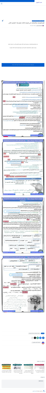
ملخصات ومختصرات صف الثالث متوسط (34, 333)
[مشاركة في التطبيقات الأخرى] (32, 338)
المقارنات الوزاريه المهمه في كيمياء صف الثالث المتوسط (6, 371)
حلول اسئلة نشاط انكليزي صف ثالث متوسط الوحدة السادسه (18, 372)
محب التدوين (39, 2)
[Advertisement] (23, 13)
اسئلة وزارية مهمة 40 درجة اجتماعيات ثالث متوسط (39, 371)
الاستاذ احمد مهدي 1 (39, 25)
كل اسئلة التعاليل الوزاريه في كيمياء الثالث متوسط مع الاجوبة (28, 372)
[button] (40, 338)
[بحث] (1, 3)
